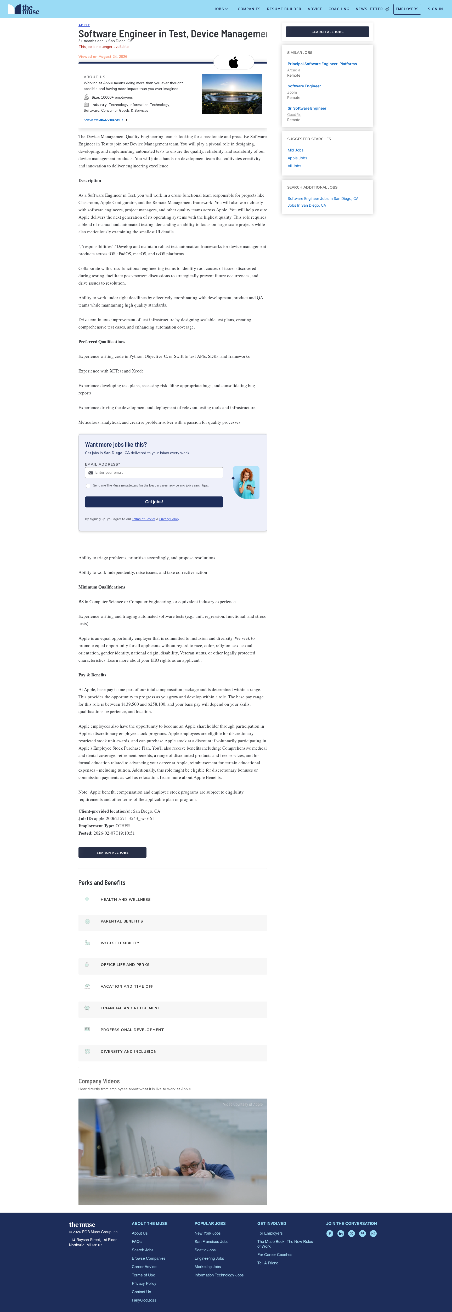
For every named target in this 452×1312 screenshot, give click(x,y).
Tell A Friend (267, 1262)
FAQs (137, 1241)
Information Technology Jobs (219, 1274)
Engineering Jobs (209, 1258)
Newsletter (369, 9)
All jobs (294, 165)
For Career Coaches (274, 1254)
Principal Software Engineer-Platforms (322, 63)
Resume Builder (284, 9)
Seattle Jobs (205, 1249)
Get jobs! (154, 502)
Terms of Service (143, 519)
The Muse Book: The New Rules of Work (285, 1244)
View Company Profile (103, 120)
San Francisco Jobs (212, 1241)
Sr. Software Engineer (307, 108)
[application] (172, 1152)
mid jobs (295, 150)
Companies (249, 9)
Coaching (339, 9)
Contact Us (141, 1291)
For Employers (270, 1233)
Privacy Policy (169, 519)
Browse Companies (149, 1258)
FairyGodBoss (144, 1300)
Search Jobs (143, 1249)
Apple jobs (297, 158)
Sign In (435, 9)
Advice (315, 9)
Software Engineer (304, 86)
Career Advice (144, 1266)
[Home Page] (24, 10)
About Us (140, 1233)
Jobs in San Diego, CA (307, 205)
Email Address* (102, 464)
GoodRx (294, 114)
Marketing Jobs (208, 1266)
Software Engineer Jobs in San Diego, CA (323, 198)
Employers (407, 9)
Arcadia (293, 70)
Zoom (292, 92)
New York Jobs (208, 1233)
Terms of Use (143, 1274)
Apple (84, 25)
